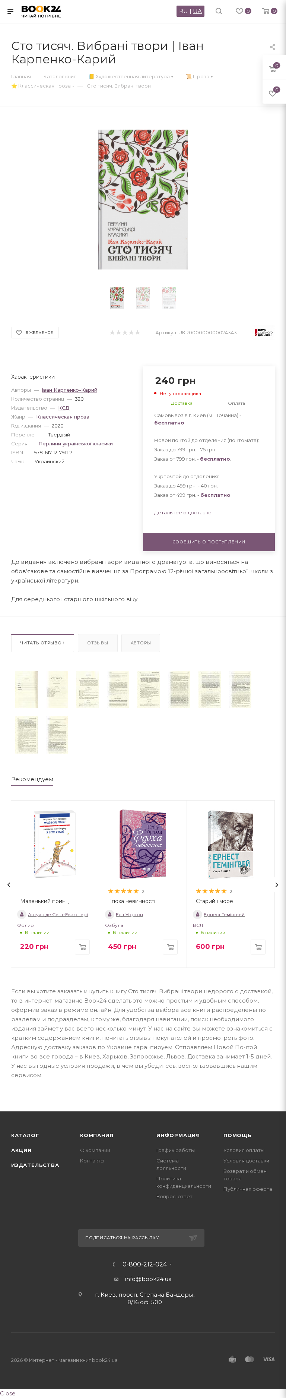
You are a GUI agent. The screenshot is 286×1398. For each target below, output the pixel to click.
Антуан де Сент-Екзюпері (58, 914)
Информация (178, 1135)
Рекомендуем (32, 779)
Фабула (114, 925)
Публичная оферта (247, 1189)
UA (197, 11)
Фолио (25, 925)
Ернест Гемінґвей (224, 914)
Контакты (92, 1161)
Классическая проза (62, 417)
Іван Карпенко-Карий (69, 390)
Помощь (237, 1135)
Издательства (35, 1165)
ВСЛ (198, 925)
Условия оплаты (243, 1150)
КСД (64, 408)
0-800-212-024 (145, 1265)
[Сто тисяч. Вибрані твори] (26, 689)
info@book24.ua (148, 1278)
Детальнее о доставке (183, 512)
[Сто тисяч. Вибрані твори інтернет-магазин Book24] (143, 199)
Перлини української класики (75, 443)
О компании (95, 1150)
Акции (21, 1150)
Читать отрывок (42, 643)
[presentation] (8, 884)
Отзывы (97, 643)
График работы (175, 1150)
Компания (96, 1135)
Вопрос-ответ (174, 1196)
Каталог (25, 1135)
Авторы (141, 643)
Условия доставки (246, 1161)
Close (8, 1393)
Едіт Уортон (129, 914)
